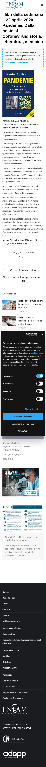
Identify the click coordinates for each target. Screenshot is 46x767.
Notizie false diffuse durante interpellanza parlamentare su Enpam (30, 304)
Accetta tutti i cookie (23, 416)
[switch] (39, 384)
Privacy (5, 615)
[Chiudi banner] (42, 334)
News (22, 253)
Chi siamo (6, 592)
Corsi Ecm (6, 656)
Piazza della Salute (10, 650)
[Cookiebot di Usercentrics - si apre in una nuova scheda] (27, 334)
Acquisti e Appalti (10, 681)
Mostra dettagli (31, 409)
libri (25, 257)
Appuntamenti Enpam (11, 628)
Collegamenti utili (9, 668)
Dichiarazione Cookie (11, 621)
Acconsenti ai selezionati (23, 424)
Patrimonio (7, 675)
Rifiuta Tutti (23, 431)
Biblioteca (6, 662)
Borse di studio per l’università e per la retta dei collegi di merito (30, 320)
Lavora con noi (8, 686)
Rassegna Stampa (10, 634)
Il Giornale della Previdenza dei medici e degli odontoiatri (21, 641)
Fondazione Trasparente (12, 698)
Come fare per (8, 598)
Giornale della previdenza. (17, 62)
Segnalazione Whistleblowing (14, 692)
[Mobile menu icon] (42, 4)
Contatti (6, 609)
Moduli (5, 604)
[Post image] (9, 305)
